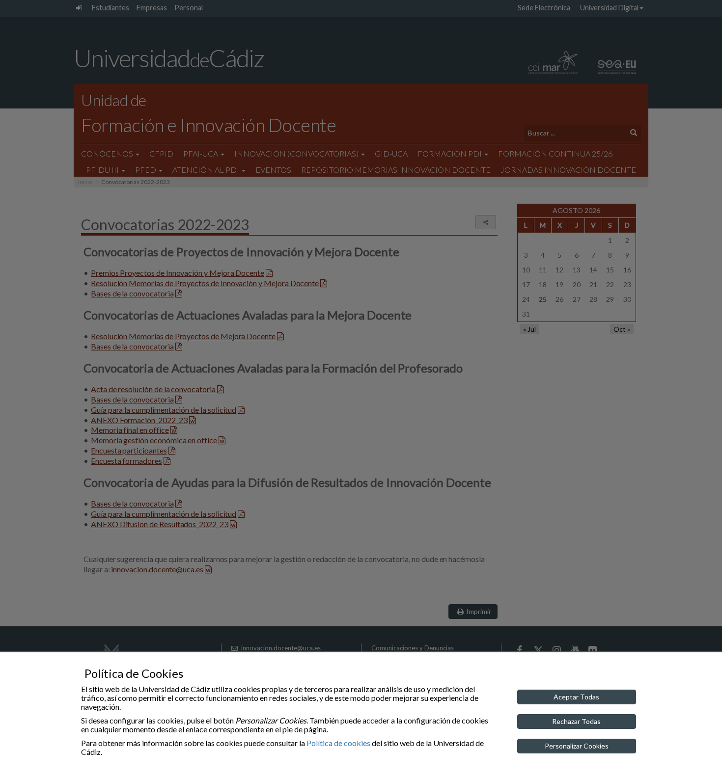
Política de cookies (338, 743)
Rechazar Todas (576, 721)
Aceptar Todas (576, 697)
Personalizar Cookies (577, 746)
